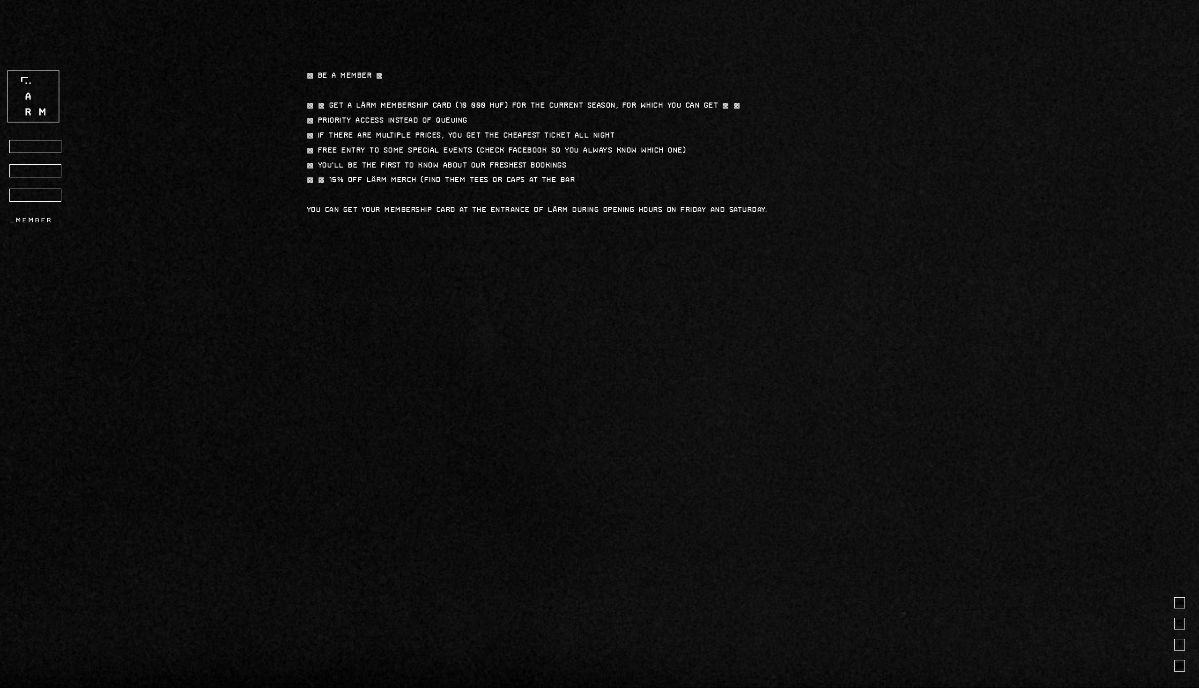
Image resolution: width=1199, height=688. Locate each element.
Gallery (36, 195)
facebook (528, 150)
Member (34, 220)
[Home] (33, 96)
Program (37, 147)
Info (26, 171)
